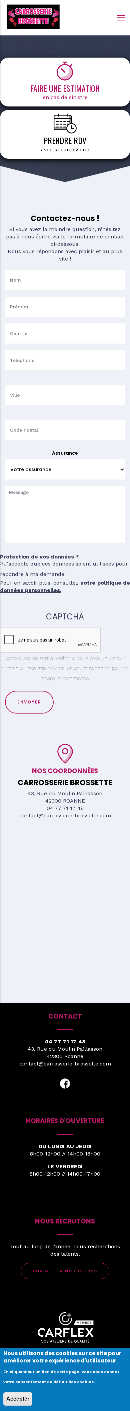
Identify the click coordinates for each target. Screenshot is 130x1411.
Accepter (17, 1399)
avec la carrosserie (65, 149)
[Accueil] (33, 16)
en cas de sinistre (65, 97)
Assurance (65, 453)
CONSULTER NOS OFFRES (65, 1271)
